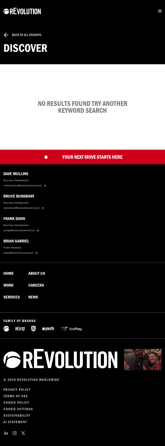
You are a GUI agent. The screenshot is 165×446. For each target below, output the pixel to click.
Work (8, 285)
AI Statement (15, 422)
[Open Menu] (160, 11)
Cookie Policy (16, 402)
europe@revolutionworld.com (19, 230)
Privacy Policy (17, 389)
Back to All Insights (26, 35)
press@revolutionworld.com (18, 252)
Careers (36, 285)
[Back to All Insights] (6, 35)
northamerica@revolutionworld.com (22, 185)
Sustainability (16, 415)
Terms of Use (15, 396)
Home (8, 273)
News (33, 297)
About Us (36, 273)
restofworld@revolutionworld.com (21, 207)
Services (11, 297)
